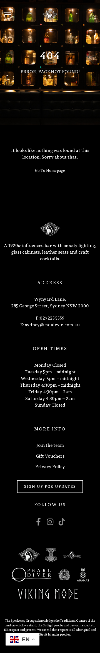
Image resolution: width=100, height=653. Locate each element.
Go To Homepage (50, 171)
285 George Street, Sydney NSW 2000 (50, 305)
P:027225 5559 (50, 318)
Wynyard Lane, (50, 299)
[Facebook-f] (38, 522)
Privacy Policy (50, 466)
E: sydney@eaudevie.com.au (50, 324)
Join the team (50, 445)
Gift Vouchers (50, 456)
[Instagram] (50, 522)
